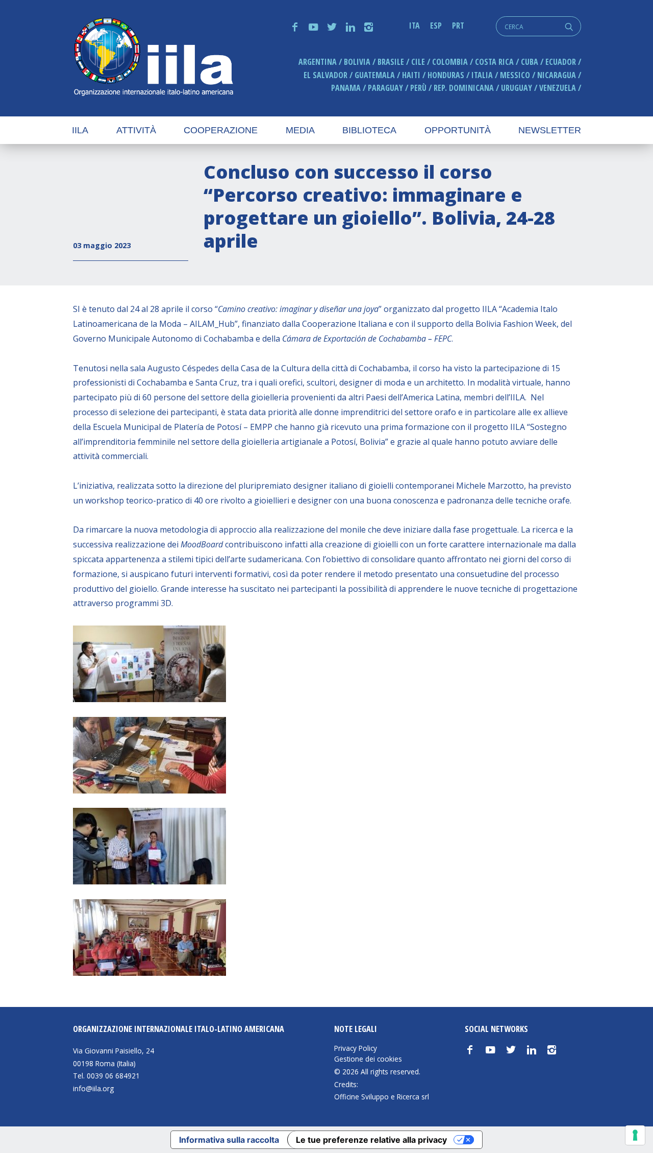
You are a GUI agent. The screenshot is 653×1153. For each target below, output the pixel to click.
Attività (136, 130)
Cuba (529, 61)
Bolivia (357, 61)
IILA (153, 58)
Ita (414, 25)
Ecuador (560, 61)
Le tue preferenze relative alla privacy (371, 1140)
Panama (346, 87)
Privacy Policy (355, 1048)
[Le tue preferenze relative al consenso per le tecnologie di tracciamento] (635, 1135)
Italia (482, 75)
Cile (418, 61)
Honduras (446, 75)
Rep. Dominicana (464, 87)
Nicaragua (556, 75)
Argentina (317, 61)
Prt (458, 25)
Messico (515, 75)
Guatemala (375, 75)
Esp (436, 25)
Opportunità (457, 130)
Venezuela (557, 87)
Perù (418, 87)
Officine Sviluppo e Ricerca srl (381, 1096)
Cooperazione (221, 130)
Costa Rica (494, 61)
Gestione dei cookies (368, 1059)
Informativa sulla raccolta (229, 1140)
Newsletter (549, 130)
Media (300, 130)
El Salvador (325, 75)
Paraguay (385, 87)
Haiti (411, 75)
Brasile (391, 61)
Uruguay (516, 87)
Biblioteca (369, 130)
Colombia (450, 61)
